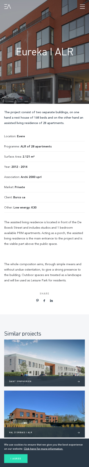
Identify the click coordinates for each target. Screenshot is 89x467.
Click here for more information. (43, 448)
